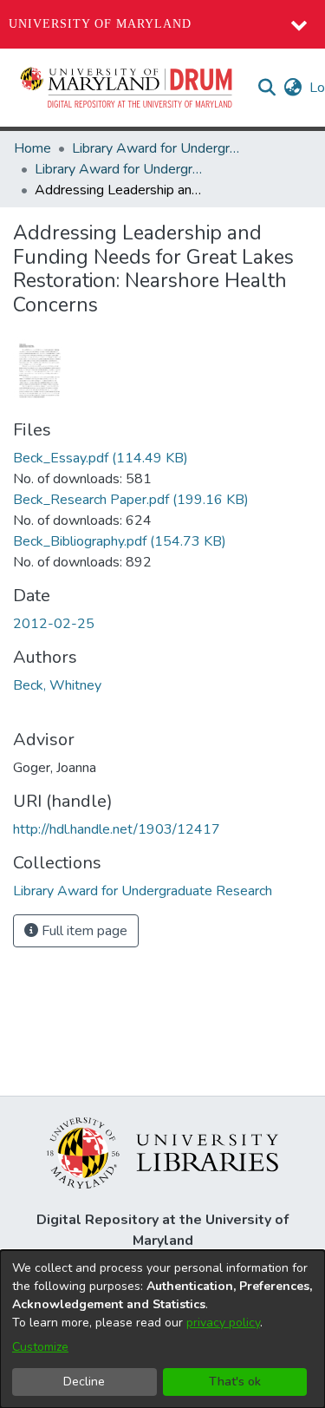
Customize (40, 1347)
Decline (84, 1381)
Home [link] (32, 148)
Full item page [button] (82, 930)
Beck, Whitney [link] (57, 685)
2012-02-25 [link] (53, 623)
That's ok (235, 1381)
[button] (127, 87)
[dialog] (162, 1329)
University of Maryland (100, 23)
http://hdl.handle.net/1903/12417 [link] (116, 829)
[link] (100, 458)
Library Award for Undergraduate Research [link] (158, 148)
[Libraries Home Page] (162, 1152)
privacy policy (223, 1322)
